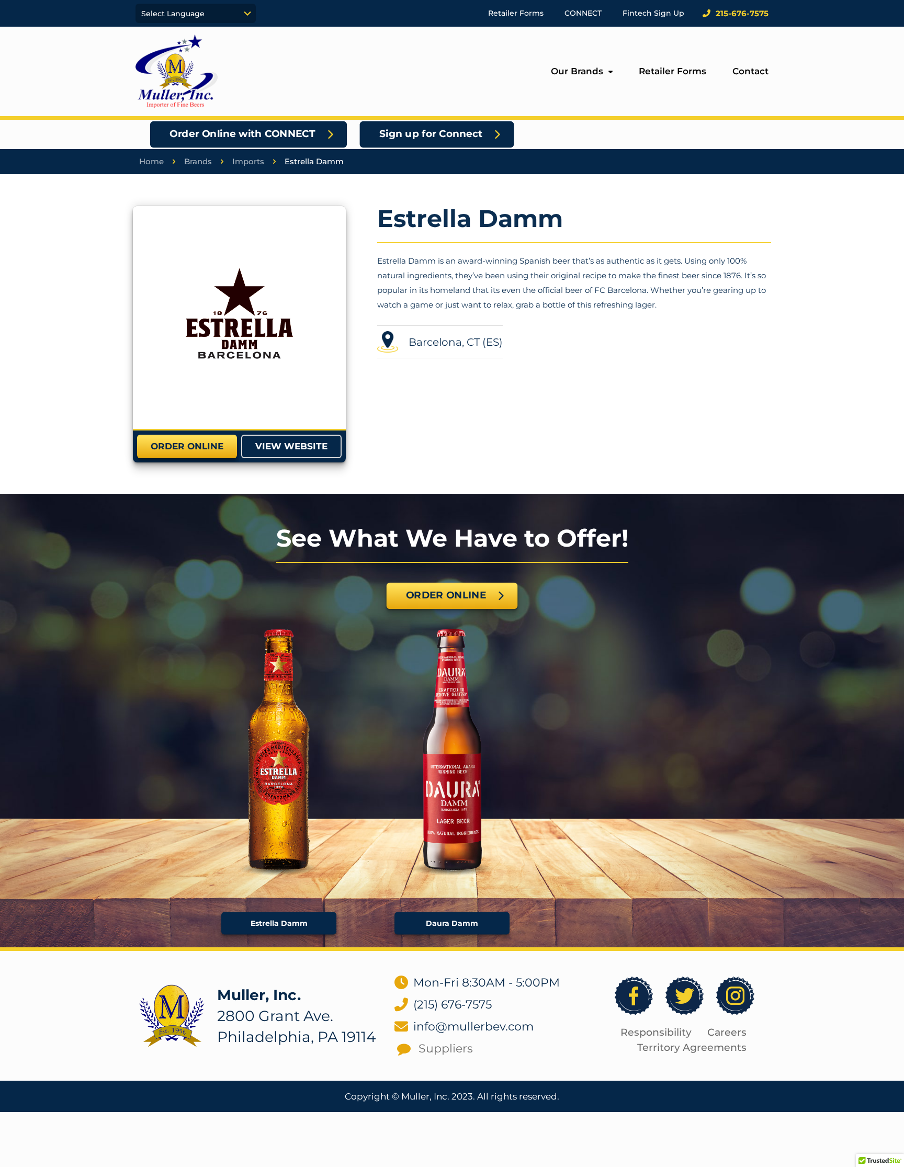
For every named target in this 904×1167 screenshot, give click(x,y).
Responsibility (656, 1032)
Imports (248, 161)
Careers (727, 1032)
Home (151, 161)
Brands (198, 161)
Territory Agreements (692, 1047)
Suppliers (446, 1048)
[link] (239, 317)
